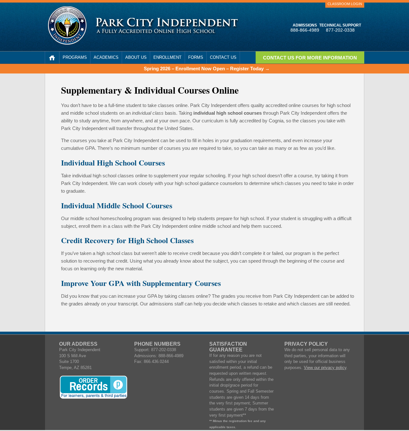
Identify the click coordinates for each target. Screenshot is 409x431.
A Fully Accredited (167, 26)
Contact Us (223, 57)
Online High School (52, 57)
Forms (195, 57)
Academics (106, 57)
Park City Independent (67, 25)
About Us (136, 57)
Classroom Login (345, 4)
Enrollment (167, 57)
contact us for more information (310, 57)
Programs (75, 57)
